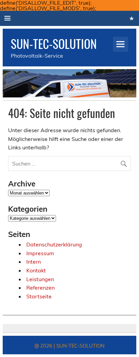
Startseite (39, 296)
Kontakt (36, 270)
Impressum (40, 253)
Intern (33, 261)
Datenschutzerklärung (54, 244)
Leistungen (40, 279)
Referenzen (40, 287)
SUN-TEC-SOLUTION (54, 43)
